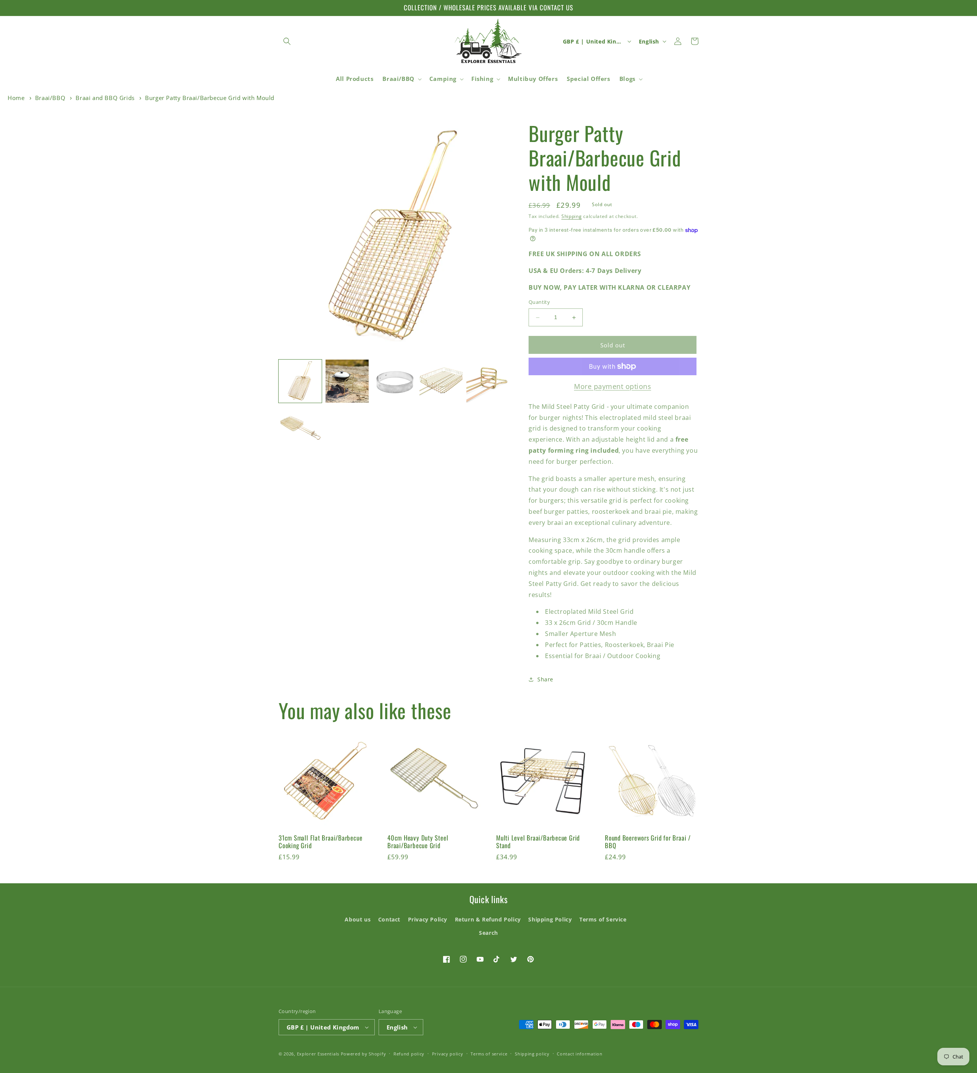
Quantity (539, 302)
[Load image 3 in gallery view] (394, 381)
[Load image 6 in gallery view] (300, 428)
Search (488, 932)
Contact (389, 919)
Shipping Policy (550, 919)
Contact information (579, 1054)
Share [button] (545, 679)
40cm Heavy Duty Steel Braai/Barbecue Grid (417, 842)
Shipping (571, 216)
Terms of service (489, 1054)
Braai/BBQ (50, 98)
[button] (287, 41)
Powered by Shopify (363, 1054)
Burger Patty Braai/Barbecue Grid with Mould (209, 98)
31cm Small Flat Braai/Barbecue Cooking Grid (320, 842)
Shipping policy (532, 1054)
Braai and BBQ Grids (105, 98)
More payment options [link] (612, 386)
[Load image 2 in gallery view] (347, 381)
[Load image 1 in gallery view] (300, 381)
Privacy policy (447, 1054)
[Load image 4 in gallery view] (441, 381)
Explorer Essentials (318, 1054)
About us (358, 919)
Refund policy (408, 1054)
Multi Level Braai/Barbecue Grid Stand (538, 842)
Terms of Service (603, 919)
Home (16, 98)
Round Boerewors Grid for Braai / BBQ (648, 842)
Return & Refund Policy (488, 919)
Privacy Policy (427, 919)
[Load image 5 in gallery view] (487, 381)
